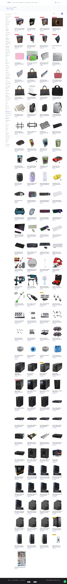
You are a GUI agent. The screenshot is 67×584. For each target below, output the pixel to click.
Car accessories (8, 32)
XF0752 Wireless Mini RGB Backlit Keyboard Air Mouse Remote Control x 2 (20, 218)
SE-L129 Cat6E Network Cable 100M (19, 356)
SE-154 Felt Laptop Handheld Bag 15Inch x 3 (44, 81)
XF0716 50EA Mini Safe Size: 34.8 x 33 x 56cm (31, 29)
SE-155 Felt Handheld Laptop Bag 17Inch (44, 98)
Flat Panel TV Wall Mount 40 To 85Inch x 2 (31, 132)
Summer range (8, 137)
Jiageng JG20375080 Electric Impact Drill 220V (31, 287)
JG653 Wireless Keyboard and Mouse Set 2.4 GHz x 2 (44, 253)
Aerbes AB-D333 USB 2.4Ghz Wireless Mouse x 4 (19, 167)
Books (6, 26)
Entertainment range (8, 55)
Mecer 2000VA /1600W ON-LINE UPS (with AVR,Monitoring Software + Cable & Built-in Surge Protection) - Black (45, 391)
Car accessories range (8, 34)
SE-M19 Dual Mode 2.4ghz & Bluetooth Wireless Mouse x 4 (32, 184)
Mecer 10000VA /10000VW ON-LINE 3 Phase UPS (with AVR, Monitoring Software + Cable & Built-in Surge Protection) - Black (45, 409)
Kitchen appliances (8, 98)
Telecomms (7, 139)
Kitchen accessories (7, 96)
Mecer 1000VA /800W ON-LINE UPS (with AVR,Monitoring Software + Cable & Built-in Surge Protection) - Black (32, 391)
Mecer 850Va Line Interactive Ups (30, 374)
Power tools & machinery (8, 118)
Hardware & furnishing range (8, 78)
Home (14, 2)
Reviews (28, 2)
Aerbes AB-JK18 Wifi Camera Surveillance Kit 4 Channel (44, 339)
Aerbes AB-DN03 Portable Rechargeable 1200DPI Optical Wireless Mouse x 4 (32, 167)
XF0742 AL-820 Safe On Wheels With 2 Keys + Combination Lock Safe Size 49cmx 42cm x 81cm (31, 46)
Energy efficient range (8, 53)
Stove (6, 131)
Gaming (7, 61)
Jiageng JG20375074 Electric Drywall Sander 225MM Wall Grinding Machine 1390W (19, 270)
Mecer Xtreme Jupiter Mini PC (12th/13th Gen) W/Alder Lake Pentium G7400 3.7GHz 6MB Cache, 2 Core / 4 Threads (19, 495)
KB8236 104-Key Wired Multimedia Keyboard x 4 (56, 132)
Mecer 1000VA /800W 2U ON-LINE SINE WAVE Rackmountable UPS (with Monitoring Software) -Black (57, 409)
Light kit (7, 103)
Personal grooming (8, 113)
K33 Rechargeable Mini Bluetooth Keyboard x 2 (19, 253)
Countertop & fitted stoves (8, 47)
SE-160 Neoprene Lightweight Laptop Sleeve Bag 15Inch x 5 (19, 63)
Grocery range (8, 75)
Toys (6, 142)
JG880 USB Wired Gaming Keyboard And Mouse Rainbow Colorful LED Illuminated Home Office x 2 (57, 218)
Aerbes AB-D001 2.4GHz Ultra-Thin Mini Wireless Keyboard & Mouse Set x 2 (32, 236)
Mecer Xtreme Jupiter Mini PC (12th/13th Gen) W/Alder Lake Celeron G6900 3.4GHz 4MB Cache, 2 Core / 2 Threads (57, 478)
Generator (7, 70)
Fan (6, 57)
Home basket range (7, 88)
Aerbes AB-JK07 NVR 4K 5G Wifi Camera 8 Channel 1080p (45, 322)
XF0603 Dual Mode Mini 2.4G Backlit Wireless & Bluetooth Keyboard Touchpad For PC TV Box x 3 (32, 201)
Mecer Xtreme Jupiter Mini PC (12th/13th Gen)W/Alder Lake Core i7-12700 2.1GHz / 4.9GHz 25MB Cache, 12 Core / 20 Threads (19, 512)
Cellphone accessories (7, 39)
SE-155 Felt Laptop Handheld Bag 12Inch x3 (31, 81)
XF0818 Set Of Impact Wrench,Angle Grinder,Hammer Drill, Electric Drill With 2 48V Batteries (19, 287)
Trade (25, 2)
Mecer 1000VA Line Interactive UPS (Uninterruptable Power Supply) (44, 374)
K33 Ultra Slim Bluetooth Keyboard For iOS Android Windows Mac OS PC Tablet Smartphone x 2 (57, 201)
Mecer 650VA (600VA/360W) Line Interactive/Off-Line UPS (19, 374)
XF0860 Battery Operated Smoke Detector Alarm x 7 (32, 270)
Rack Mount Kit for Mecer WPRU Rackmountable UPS (44, 443)
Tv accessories (8, 144)
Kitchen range (8, 99)
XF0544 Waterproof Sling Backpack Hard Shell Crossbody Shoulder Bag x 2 (32, 115)
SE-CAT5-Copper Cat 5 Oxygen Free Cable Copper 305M (57, 356)
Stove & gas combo (7, 134)
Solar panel (7, 124)
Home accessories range (8, 84)
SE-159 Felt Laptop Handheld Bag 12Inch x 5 (56, 63)
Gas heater (7, 65)
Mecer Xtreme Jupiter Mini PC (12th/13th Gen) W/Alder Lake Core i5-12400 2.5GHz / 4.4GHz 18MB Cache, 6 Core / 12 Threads (44, 495)
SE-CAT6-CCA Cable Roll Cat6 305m (44, 356)
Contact (32, 2)
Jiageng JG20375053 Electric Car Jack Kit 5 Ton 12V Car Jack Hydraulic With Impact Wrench (57, 287)
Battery (7, 19)
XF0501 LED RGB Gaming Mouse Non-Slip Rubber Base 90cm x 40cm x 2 (19, 236)
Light (6, 101)
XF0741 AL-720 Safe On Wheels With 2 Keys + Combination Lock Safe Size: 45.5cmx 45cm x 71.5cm (19, 46)
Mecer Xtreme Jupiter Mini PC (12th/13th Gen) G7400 (44, 478)
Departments (21, 2)
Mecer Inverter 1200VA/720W (55, 460)
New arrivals (7, 108)
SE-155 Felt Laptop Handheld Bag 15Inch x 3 (19, 98)
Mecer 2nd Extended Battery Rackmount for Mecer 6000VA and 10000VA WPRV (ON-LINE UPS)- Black (19, 443)
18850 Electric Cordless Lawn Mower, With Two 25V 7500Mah (19, 304)
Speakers (7, 128)
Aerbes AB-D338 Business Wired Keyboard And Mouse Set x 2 (45, 201)
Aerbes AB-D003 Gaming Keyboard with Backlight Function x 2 (44, 218)
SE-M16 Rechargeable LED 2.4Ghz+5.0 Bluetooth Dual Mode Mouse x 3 (44, 184)
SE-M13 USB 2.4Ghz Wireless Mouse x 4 (18, 184)
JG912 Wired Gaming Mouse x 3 (18, 201)
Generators (7, 72)
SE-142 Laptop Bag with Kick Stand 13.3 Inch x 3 (31, 98)
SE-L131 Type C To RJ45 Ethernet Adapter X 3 (31, 304)
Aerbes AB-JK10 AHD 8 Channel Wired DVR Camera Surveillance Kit (31, 339)
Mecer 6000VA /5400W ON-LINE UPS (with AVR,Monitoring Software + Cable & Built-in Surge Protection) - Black (19, 409)
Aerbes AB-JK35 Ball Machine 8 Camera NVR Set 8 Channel (57, 322)
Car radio (7, 36)
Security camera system (8, 121)
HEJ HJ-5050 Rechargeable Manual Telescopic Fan (45, 270)
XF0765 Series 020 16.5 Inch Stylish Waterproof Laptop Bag (56, 98)
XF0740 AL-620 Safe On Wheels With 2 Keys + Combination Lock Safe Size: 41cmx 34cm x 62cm (57, 29)
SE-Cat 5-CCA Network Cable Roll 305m (31, 356)
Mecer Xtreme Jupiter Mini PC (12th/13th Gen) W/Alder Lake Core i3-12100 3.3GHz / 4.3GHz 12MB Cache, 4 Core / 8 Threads (32, 495)
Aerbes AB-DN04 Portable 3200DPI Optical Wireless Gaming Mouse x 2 (31, 218)
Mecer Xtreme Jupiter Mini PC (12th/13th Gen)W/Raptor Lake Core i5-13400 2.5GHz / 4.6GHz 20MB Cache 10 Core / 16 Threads (57, 495)
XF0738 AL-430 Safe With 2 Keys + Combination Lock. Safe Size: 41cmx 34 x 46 (45, 29)
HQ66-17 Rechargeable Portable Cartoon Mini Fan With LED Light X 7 (44, 287)
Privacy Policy (22, 580)
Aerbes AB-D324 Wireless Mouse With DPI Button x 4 (19, 149)
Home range (7, 90)
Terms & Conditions (15, 580)
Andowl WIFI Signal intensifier (20, 567)
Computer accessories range (8, 41)
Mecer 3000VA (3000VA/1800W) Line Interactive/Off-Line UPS (19, 391)
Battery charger (8, 21)
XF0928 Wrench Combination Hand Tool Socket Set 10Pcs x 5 (44, 132)
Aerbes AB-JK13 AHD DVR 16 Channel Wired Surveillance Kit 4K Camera (45, 304)
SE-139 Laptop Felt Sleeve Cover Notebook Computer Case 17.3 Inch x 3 (57, 81)
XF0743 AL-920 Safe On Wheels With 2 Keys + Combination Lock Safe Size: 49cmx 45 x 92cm (44, 46)
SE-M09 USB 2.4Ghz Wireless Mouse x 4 (43, 149)
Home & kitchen (8, 81)
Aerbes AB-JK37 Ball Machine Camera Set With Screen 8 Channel (57, 304)
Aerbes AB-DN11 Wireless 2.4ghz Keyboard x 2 (57, 236)
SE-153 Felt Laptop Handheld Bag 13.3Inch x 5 (19, 81)
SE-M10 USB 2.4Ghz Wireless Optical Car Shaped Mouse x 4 (56, 167)
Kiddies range (8, 93)
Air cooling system (8, 16)
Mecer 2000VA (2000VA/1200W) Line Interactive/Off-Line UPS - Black (57, 374)
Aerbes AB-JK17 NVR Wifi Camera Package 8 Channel (19, 322)
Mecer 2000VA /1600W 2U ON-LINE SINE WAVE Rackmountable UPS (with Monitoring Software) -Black (19, 426)
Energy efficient (8, 50)
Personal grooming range (8, 115)
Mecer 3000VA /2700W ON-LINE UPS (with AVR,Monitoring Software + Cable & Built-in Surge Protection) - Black (57, 391)
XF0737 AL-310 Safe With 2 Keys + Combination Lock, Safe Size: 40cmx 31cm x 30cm (19, 29)
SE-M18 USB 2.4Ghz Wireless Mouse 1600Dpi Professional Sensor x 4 (56, 149)
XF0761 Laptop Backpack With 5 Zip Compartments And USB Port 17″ (44, 115)
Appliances (7, 17)
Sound (6, 126)
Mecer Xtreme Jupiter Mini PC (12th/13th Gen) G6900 (32, 478)
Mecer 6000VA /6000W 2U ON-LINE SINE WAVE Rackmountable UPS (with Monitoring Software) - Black (44, 426)
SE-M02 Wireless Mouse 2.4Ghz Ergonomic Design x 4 (32, 149)
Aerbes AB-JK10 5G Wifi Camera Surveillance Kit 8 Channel (32, 322)
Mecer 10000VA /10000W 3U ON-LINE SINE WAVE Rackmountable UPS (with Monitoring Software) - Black (57, 426)
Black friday (7, 24)
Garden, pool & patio (8, 63)
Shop (17, 2)
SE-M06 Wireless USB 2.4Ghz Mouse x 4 (44, 167)
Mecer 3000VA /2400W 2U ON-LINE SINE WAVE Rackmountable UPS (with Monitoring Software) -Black (32, 426)
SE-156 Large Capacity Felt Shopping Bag (32, 63)
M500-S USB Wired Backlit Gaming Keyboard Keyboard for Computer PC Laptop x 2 (32, 253)
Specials (7, 129)
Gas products (8, 67)
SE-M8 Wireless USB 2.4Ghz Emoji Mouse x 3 (56, 184)
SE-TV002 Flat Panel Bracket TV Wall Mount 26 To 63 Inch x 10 (19, 132)
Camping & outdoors (7, 30)
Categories (10, 7)
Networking (7, 106)
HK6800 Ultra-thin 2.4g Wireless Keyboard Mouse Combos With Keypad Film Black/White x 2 (57, 253)
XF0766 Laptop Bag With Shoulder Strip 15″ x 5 (44, 63)
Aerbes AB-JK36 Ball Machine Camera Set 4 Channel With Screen (19, 339)
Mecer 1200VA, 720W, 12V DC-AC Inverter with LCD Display (57, 443)
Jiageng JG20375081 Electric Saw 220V (56, 270)
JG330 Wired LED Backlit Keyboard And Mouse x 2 (44, 236)
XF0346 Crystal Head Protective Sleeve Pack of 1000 (57, 339)
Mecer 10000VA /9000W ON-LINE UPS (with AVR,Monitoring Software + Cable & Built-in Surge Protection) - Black (32, 409)
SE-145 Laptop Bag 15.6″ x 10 (57, 46)
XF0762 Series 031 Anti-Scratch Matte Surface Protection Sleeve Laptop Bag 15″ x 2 (19, 115)
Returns (36, 2)
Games (7, 59)
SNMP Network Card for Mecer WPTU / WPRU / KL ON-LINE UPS (31, 443)
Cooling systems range (8, 44)
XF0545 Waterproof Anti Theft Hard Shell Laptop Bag (56, 115)
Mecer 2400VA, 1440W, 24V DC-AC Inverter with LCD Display (19, 460)
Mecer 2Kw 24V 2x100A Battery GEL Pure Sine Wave (19, 478)
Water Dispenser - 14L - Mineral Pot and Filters (56, 546)
